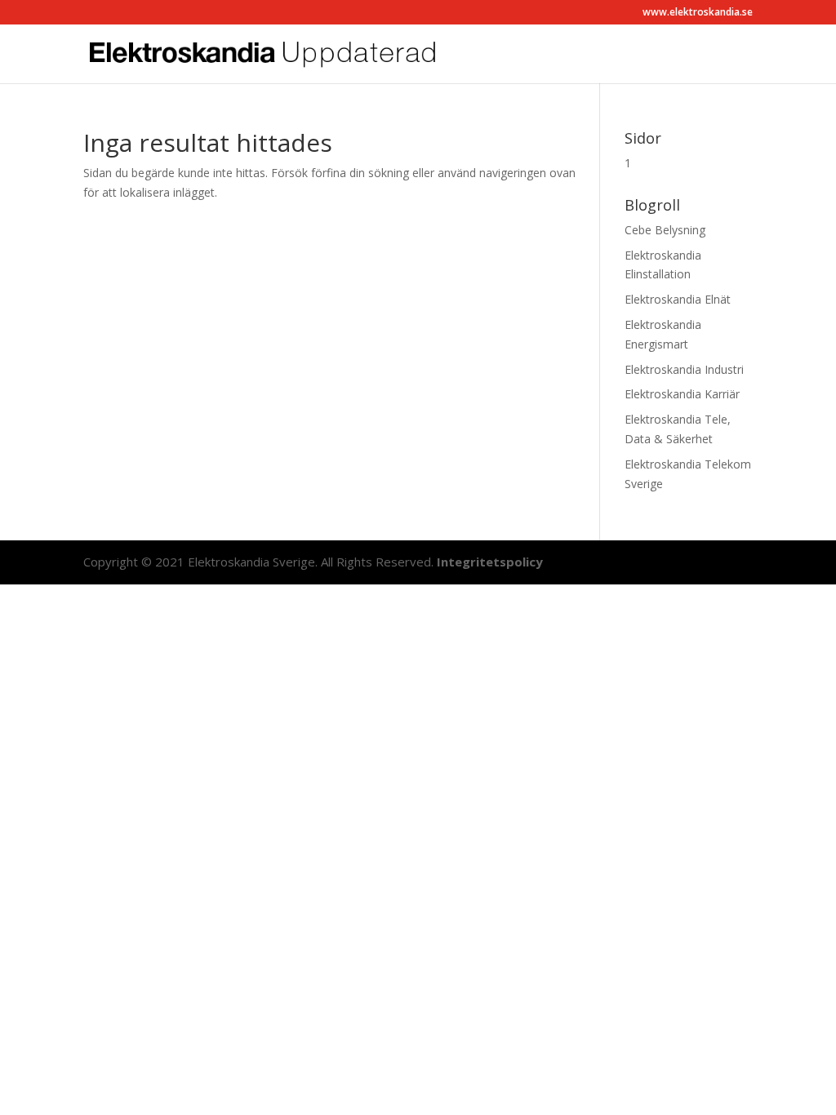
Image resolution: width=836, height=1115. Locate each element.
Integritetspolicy (490, 561)
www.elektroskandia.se (698, 13)
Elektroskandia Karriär (682, 394)
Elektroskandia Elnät (678, 299)
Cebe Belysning (665, 230)
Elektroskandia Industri (684, 369)
